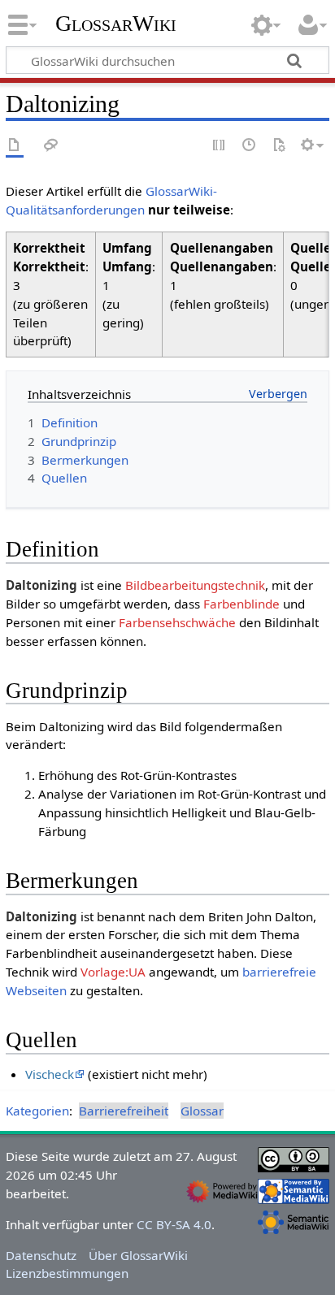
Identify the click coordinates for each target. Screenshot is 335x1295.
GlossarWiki (115, 23)
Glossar (202, 1110)
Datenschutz (41, 1255)
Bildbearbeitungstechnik (195, 585)
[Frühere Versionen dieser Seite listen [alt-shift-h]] (250, 145)
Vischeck (49, 1074)
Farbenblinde (241, 604)
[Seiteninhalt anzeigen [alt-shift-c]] (15, 145)
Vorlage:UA (113, 972)
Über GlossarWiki (138, 1255)
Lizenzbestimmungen (67, 1273)
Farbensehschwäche (177, 622)
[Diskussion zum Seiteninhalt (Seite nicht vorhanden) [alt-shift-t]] (51, 145)
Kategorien (37, 1110)
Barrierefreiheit (123, 1110)
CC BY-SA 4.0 (174, 1224)
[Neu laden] (279, 145)
